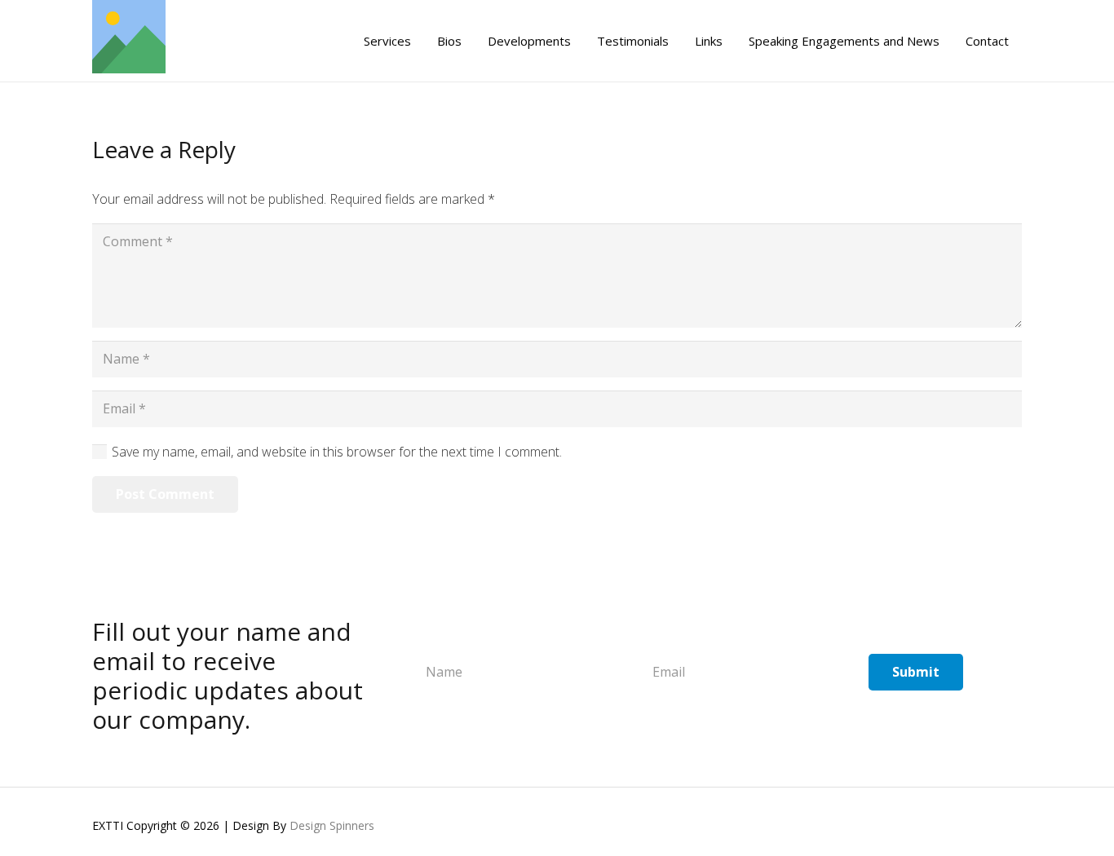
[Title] (129, 41)
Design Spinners (332, 825)
